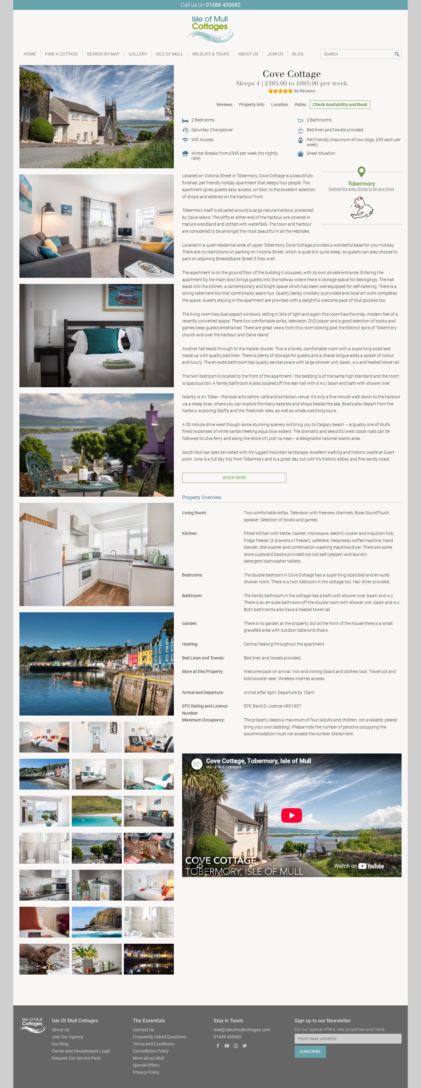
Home (30, 53)
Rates (300, 104)
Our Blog (60, 1043)
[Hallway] (97, 736)
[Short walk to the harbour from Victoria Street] (97, 847)
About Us (248, 53)
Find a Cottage (61, 53)
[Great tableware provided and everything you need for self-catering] (149, 847)
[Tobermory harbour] (96, 663)
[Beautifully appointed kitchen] (44, 884)
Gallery (138, 53)
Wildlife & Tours (210, 53)
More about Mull (148, 1057)
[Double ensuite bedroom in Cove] (97, 773)
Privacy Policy (146, 1072)
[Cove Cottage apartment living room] (96, 225)
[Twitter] (244, 1046)
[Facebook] (218, 1046)
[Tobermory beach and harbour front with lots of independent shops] (44, 773)
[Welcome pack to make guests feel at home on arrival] (97, 884)
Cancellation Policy (151, 1050)
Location (279, 104)
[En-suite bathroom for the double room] (44, 847)
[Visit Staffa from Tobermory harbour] (97, 921)
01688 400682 (223, 5)
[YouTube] (227, 1046)
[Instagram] (235, 1046)
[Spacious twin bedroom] (149, 884)
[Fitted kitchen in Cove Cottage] (96, 554)
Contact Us (143, 1029)
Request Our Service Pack (76, 1057)
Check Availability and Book (340, 104)
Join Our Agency (67, 1036)
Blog (298, 53)
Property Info (251, 104)
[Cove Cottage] (96, 116)
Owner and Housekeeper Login (81, 1050)
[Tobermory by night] (149, 958)
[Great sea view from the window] (44, 810)
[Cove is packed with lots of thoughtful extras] (97, 958)
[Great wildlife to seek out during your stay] (44, 958)
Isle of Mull (169, 53)
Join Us (275, 53)
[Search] (397, 54)
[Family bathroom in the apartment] (149, 921)
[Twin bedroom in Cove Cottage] (44, 736)
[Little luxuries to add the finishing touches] (44, 921)
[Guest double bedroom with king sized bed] (96, 335)
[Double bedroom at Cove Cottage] (149, 773)
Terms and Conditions (153, 1043)
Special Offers (146, 1064)
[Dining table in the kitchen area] (149, 736)
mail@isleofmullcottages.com (242, 1029)
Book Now (234, 477)
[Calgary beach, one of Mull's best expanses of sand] (97, 810)
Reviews (224, 104)
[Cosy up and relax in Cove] (149, 810)
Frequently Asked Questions (159, 1036)
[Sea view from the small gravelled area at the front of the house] (96, 444)
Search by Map (103, 53)
